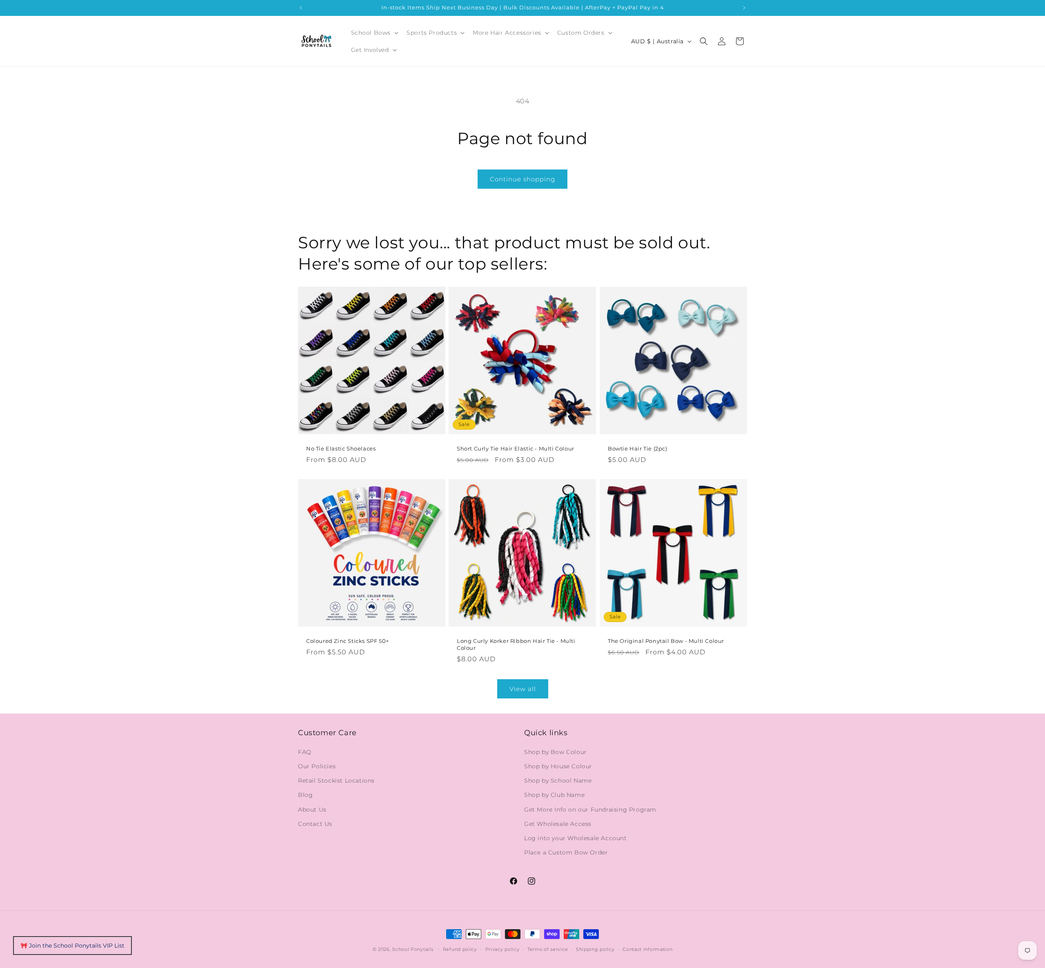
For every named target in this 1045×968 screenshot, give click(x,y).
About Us (312, 809)
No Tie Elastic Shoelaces (341, 448)
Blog (305, 794)
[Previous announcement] (301, 8)
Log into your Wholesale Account (575, 837)
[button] (374, 32)
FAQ (304, 751)
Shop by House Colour (558, 765)
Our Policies (317, 765)
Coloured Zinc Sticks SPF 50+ (347, 641)
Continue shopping (522, 179)
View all (522, 689)
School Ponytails (412, 949)
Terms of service (547, 949)
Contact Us (315, 823)
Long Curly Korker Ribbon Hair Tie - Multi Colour (516, 644)
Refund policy (460, 949)
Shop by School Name (557, 780)
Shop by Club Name (554, 794)
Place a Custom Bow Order (566, 852)
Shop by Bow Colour (555, 751)
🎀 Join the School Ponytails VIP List (72, 945)
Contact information (647, 949)
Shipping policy (595, 949)
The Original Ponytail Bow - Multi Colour (666, 641)
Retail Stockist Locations (336, 780)
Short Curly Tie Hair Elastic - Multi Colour (515, 448)
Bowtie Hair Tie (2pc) (637, 448)
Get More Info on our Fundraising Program (590, 809)
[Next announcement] (744, 8)
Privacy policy (502, 949)
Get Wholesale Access (557, 823)
